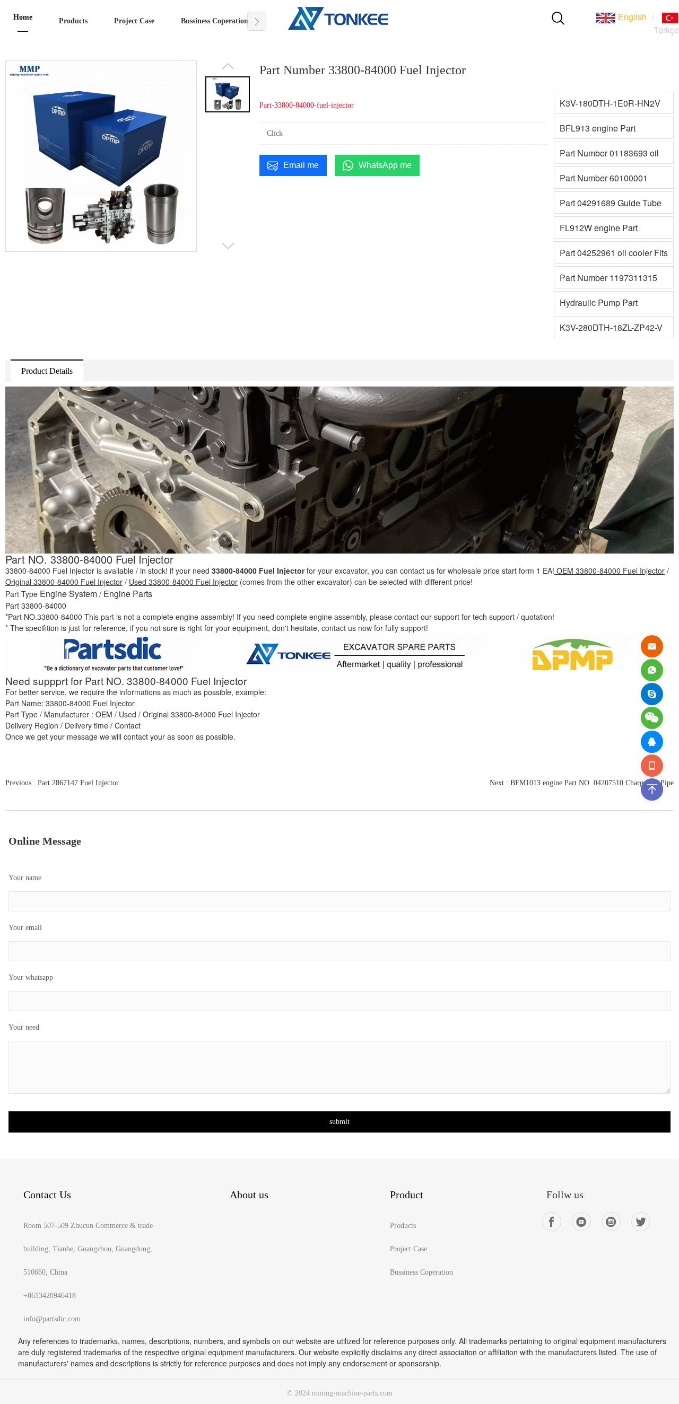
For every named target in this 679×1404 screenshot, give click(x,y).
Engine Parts (127, 593)
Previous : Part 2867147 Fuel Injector (62, 783)
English (631, 17)
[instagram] (611, 1221)
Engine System (68, 593)
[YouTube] (581, 1221)
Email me (301, 165)
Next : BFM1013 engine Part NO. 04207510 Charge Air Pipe (582, 783)
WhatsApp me (385, 165)
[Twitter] (640, 1221)
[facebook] (551, 1221)
